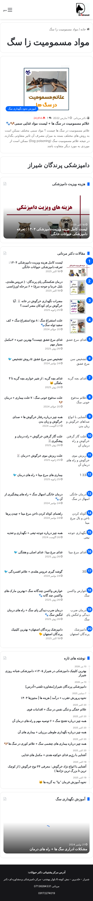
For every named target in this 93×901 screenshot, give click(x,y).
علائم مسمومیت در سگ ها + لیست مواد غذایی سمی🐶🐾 (48, 123)
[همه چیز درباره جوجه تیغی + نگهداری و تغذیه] (78, 538)
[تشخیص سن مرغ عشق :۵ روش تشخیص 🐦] (78, 365)
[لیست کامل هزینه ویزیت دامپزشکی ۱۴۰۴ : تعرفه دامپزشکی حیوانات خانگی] (78, 268)
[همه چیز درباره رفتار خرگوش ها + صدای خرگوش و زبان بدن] (78, 423)
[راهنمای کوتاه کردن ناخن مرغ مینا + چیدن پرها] (78, 519)
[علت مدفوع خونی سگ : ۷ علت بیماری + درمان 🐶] (78, 403)
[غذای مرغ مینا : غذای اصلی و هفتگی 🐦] (78, 558)
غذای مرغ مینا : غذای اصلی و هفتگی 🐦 (38, 552)
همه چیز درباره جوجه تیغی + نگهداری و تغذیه (35, 533)
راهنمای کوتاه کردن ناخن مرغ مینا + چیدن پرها (34, 513)
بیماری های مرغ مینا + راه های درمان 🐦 (38, 475)
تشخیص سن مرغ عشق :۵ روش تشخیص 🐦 (35, 359)
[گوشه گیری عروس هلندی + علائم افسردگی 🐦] (78, 577)
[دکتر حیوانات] (83, 9)
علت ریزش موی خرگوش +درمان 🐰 (39, 455)
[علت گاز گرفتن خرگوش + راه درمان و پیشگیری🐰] (78, 442)
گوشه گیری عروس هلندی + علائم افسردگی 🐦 (33, 571)
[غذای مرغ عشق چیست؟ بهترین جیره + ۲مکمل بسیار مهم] (78, 345)
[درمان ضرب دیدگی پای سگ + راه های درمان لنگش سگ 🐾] (78, 616)
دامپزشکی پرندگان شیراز (59, 165)
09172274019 (46, 893)
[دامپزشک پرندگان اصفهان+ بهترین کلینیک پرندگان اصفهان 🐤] (78, 635)
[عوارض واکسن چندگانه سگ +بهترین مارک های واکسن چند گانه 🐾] (78, 596)
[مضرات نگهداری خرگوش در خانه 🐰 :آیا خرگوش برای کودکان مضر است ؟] (78, 307)
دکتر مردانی (80, 118)
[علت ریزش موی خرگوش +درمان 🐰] (78, 461)
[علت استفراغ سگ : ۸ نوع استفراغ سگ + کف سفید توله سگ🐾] (78, 326)
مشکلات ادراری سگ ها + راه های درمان (58, 849)
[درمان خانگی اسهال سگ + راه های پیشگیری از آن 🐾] (78, 500)
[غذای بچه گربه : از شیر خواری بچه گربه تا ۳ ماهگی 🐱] (78, 384)
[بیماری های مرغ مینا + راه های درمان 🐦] (78, 481)
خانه (83, 29)
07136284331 (42, 886)
